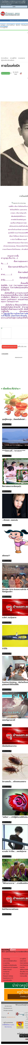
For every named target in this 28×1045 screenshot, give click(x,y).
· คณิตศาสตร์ (22, 961)
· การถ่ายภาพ (6, 972)
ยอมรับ (14, 6)
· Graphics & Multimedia (10, 965)
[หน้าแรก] (3, 24)
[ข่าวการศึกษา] (10, 24)
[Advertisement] (14, 930)
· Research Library (8, 976)
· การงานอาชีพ (23, 976)
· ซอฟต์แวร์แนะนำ (7, 970)
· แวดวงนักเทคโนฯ (7, 980)
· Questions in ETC (8, 978)
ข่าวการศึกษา (4, 58)
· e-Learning (6, 963)
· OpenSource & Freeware (10, 967)
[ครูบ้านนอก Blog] (18, 24)
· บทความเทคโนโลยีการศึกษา (10, 961)
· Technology (6, 959)
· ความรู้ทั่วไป (22, 959)
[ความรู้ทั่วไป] (4, 27)
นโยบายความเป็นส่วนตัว (6, 4)
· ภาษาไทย (22, 967)
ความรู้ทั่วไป (13, 58)
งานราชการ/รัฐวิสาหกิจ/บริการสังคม (13, 59)
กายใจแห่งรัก (5, 354)
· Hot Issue (6, 974)
